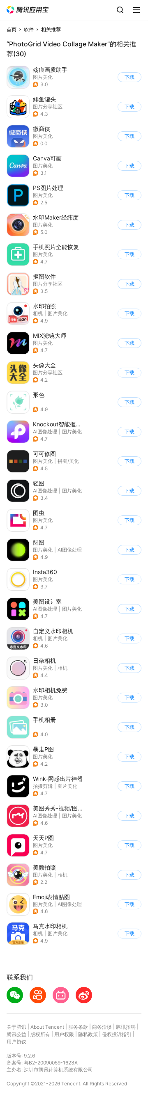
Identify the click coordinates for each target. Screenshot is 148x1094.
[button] (28, 10)
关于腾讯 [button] (16, 1027)
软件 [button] (29, 29)
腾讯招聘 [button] (126, 1027)
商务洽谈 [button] (102, 1027)
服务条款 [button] (78, 1027)
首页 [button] (11, 29)
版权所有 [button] (40, 1034)
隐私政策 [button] (88, 1034)
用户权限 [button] (64, 1034)
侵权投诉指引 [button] (117, 1034)
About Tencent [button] (47, 1027)
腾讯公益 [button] (16, 1034)
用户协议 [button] (16, 1042)
